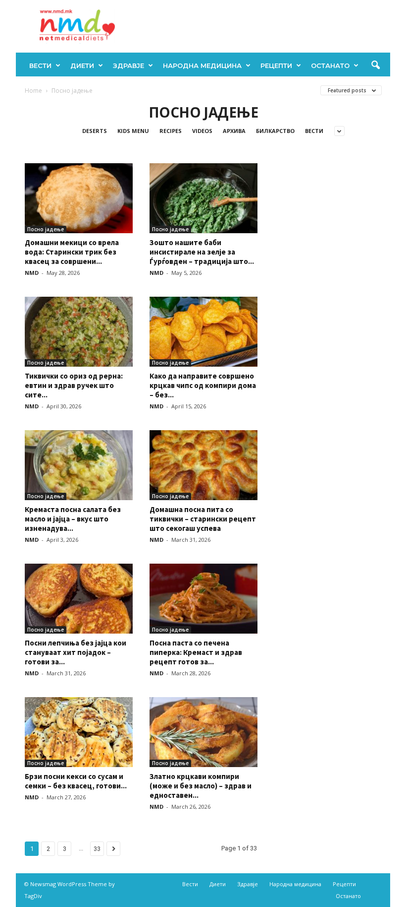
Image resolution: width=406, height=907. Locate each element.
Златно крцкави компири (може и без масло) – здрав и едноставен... (201, 786)
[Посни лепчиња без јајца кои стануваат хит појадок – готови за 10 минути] (79, 599)
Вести (40, 65)
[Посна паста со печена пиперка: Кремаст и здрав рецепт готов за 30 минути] (203, 599)
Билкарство (275, 130)
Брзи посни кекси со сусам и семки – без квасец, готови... (76, 781)
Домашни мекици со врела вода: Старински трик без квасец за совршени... (72, 252)
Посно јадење (45, 229)
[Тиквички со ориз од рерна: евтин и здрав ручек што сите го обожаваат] (79, 332)
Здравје (128, 65)
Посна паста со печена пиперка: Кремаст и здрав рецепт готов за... (196, 652)
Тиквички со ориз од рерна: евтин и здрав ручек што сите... (74, 385)
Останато (330, 65)
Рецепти (276, 65)
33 (97, 848)
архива (234, 130)
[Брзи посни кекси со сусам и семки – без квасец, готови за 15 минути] (79, 732)
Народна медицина (202, 65)
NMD (32, 272)
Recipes (170, 130)
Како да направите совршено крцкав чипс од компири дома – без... (203, 385)
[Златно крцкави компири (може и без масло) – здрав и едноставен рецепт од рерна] (203, 732)
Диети (82, 65)
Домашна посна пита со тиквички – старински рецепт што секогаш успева (203, 519)
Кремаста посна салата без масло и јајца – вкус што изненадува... (73, 519)
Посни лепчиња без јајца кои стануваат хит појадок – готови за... (75, 652)
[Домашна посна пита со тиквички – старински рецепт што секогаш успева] (203, 465)
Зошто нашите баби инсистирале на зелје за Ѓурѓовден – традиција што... (202, 252)
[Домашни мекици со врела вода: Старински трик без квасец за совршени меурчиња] (79, 198)
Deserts (94, 130)
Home (33, 90)
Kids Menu (133, 130)
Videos (202, 130)
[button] (375, 65)
